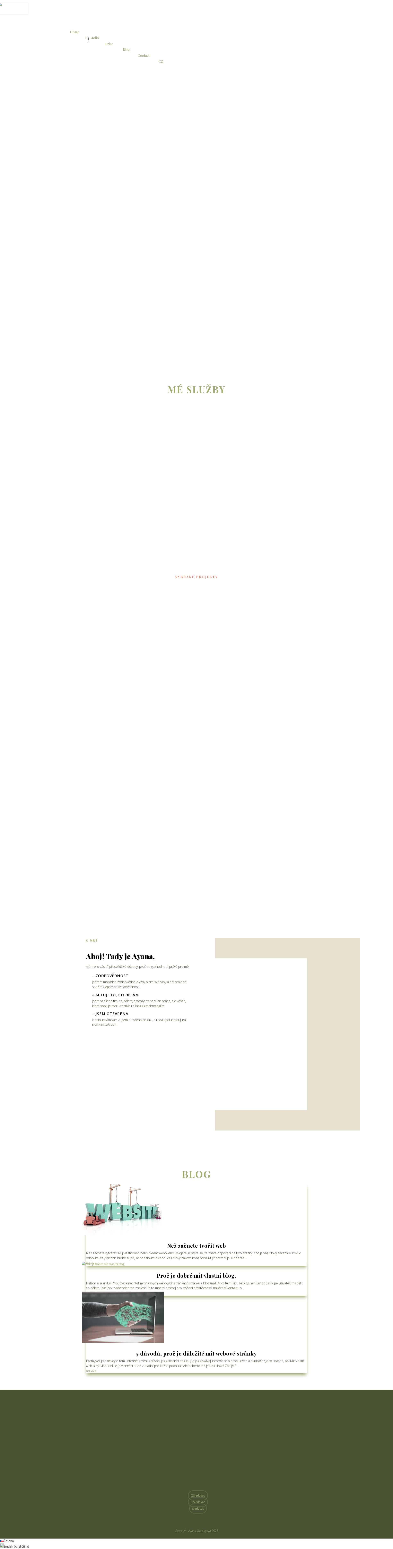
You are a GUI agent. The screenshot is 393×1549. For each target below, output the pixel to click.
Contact (143, 55)
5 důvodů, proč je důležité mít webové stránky (196, 1353)
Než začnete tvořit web (196, 1245)
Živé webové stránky (106, 681)
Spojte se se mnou (193, 1452)
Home (74, 32)
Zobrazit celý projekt (136, 697)
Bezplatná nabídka (109, 164)
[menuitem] (196, 34)
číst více (91, 1371)
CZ (160, 61)
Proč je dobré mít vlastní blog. (196, 1275)
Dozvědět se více (219, 467)
